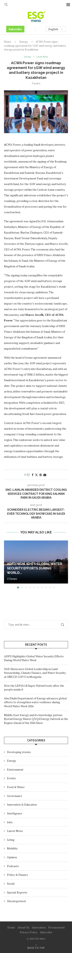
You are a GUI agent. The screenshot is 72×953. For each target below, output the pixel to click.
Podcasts (13, 866)
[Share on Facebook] (32, 475)
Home (7, 41)
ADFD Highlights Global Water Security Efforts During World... (34, 568)
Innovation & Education (22, 804)
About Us (23, 927)
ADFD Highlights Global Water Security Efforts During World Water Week (34, 658)
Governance (14, 796)
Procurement (56, 927)
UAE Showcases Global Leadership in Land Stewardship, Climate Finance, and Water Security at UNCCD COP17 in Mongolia (35, 673)
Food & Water (16, 787)
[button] (7, 564)
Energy (23, 41)
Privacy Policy (28, 932)
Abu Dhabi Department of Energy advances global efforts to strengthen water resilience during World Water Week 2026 (35, 702)
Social (11, 883)
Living (10, 840)
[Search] (6, 5)
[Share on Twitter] (36, 475)
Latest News (15, 831)
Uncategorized (16, 901)
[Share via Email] (44, 475)
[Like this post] (28, 475)
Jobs (10, 822)
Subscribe (15, 29)
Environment (15, 769)
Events (11, 778)
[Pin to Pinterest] (40, 475)
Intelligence (14, 813)
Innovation (39, 927)
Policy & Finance (17, 875)
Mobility (12, 848)
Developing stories (19, 752)
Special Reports (17, 892)
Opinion (12, 857)
